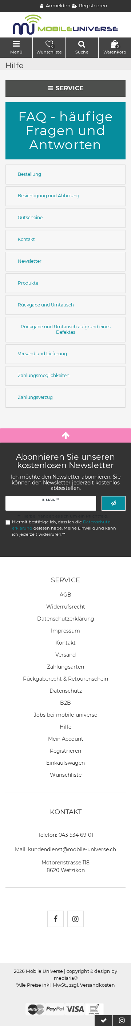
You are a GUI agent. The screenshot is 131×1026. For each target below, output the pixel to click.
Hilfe (65, 727)
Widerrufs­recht (65, 606)
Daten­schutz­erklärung (65, 618)
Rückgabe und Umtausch (46, 305)
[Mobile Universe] (65, 24)
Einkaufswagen (65, 763)
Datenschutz (65, 691)
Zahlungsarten (65, 666)
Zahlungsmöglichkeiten (44, 375)
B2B (65, 703)
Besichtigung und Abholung (48, 195)
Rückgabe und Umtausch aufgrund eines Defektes (66, 329)
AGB (65, 594)
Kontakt (26, 239)
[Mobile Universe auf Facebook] (55, 919)
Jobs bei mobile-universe (65, 715)
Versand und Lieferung (42, 353)
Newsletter (29, 261)
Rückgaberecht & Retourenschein (65, 679)
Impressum (65, 630)
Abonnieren (114, 503)
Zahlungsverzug (35, 397)
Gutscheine (30, 217)
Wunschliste (66, 775)
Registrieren (65, 751)
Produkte (28, 283)
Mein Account (65, 739)
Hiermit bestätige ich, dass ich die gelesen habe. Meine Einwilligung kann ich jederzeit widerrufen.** (64, 528)
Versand (65, 654)
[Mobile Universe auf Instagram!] (75, 919)
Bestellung (29, 174)
